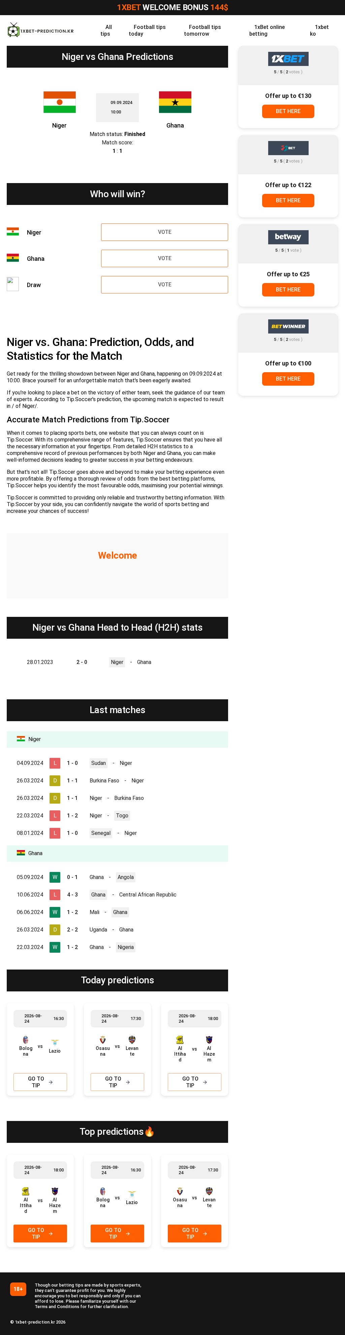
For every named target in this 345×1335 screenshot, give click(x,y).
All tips (106, 30)
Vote (164, 232)
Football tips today (147, 30)
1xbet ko (319, 30)
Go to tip (36, 1082)
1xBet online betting (267, 30)
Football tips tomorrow (202, 30)
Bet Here (288, 111)
